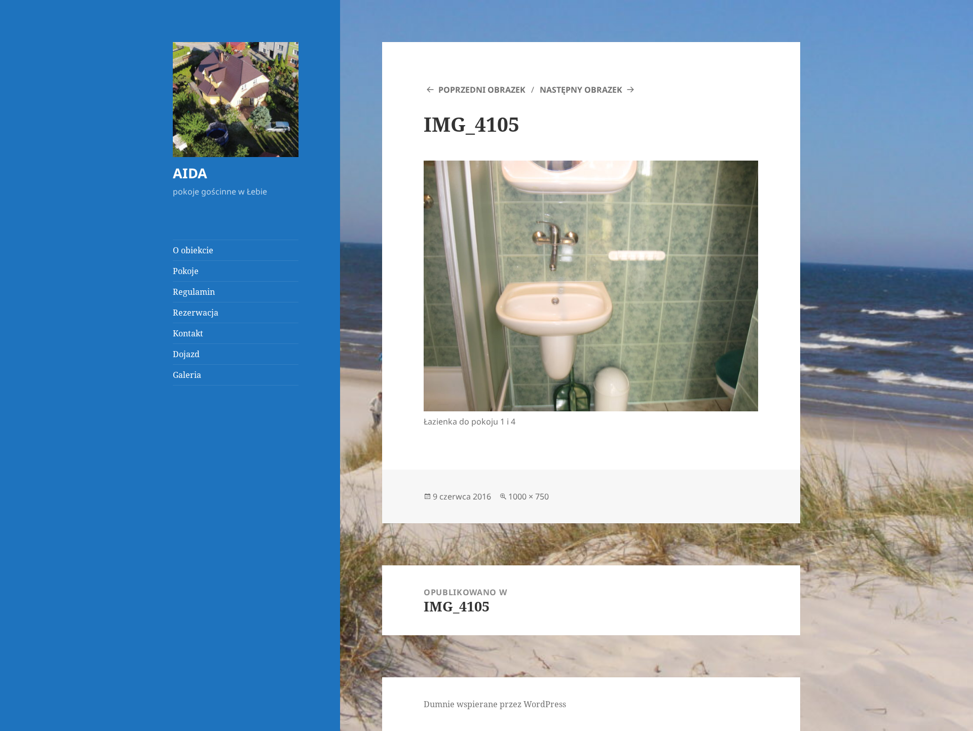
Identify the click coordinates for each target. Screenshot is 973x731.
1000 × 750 (528, 496)
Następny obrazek (581, 89)
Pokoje (186, 271)
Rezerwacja (195, 312)
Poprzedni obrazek (482, 89)
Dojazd (186, 354)
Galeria (187, 374)
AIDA (190, 173)
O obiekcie (193, 250)
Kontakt (188, 333)
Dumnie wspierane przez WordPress (495, 704)
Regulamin (194, 291)
